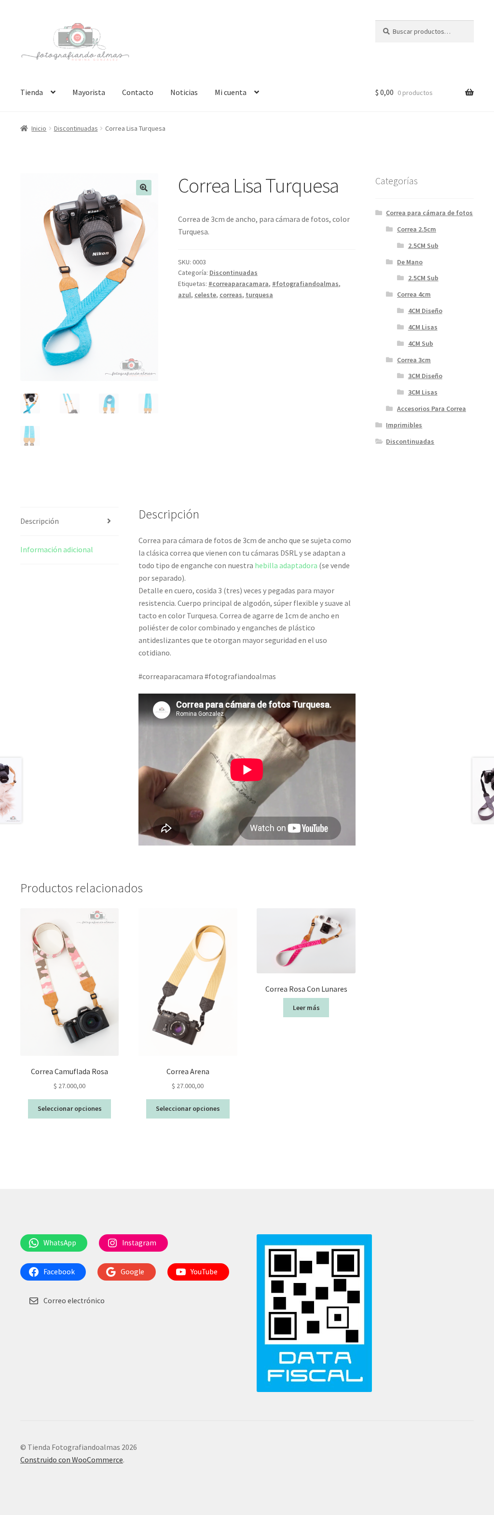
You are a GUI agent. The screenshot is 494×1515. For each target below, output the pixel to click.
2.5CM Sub (423, 245)
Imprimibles (404, 425)
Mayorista (88, 92)
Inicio (38, 128)
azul (184, 294)
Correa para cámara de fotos (429, 212)
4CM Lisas (423, 327)
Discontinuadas (76, 128)
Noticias (184, 92)
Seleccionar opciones (70, 1108)
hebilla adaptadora (286, 565)
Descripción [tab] (39, 521)
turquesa (259, 294)
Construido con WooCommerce (71, 1459)
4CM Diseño (425, 310)
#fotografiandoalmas (305, 283)
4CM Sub (420, 343)
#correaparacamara (238, 283)
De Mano (410, 262)
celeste (205, 294)
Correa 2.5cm (416, 229)
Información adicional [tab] (56, 549)
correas (231, 294)
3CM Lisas (423, 392)
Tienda (31, 92)
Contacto (137, 92)
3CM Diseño (425, 375)
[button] (143, 187)
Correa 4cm (414, 294)
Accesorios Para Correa (431, 408)
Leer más (306, 1007)
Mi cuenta (231, 92)
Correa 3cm (414, 359)
